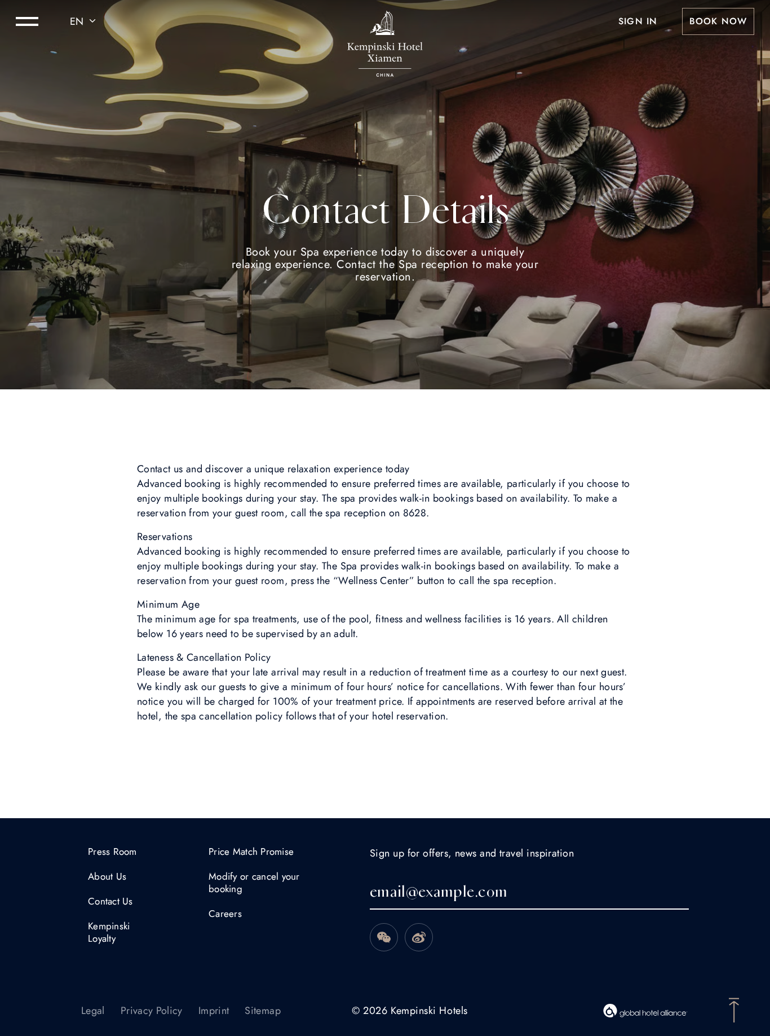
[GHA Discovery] (645, 1010)
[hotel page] (385, 21)
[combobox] (84, 21)
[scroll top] (733, 1008)
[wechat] (384, 937)
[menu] (27, 21)
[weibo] (419, 937)
